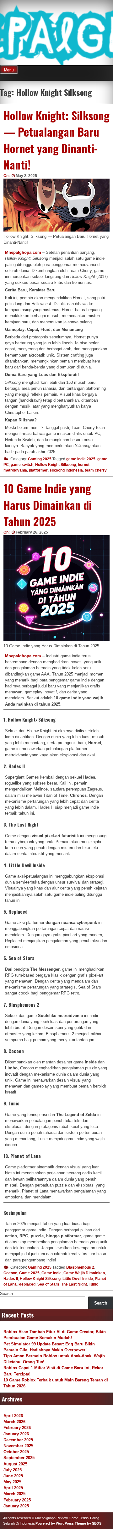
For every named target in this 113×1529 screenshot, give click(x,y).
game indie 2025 (80, 459)
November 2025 (18, 1445)
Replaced (27, 1284)
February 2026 (17, 1427)
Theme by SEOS (88, 1523)
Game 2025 (29, 1273)
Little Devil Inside (77, 1278)
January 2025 (16, 1506)
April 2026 (13, 1415)
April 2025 (13, 1487)
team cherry (96, 470)
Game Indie (51, 1273)
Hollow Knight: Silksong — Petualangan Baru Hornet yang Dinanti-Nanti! (56, 140)
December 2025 (18, 1440)
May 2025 (12, 1481)
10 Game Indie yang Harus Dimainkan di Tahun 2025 (47, 504)
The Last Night (74, 1284)
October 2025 (16, 1451)
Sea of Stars (48, 1284)
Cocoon (10, 1273)
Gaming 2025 (39, 459)
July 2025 (12, 1470)
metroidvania (15, 470)
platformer (38, 470)
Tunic (93, 1284)
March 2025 (14, 1493)
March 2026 (14, 1421)
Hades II (10, 1278)
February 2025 (17, 1500)
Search (6, 1293)
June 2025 (13, 1476)
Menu (9, 70)
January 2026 (16, 1434)
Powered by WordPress (54, 1523)
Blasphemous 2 (80, 1267)
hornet (83, 464)
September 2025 (19, 1457)
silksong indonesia (66, 470)
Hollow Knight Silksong (55, 464)
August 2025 (15, 1464)
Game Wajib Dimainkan (84, 1273)
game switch (22, 464)
